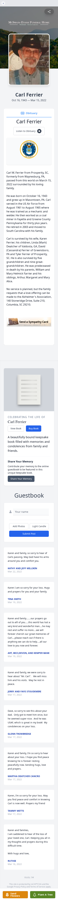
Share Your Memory (21, 478)
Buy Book (34, 428)
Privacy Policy (20, 886)
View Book (15, 428)
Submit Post (29, 533)
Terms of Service (37, 886)
